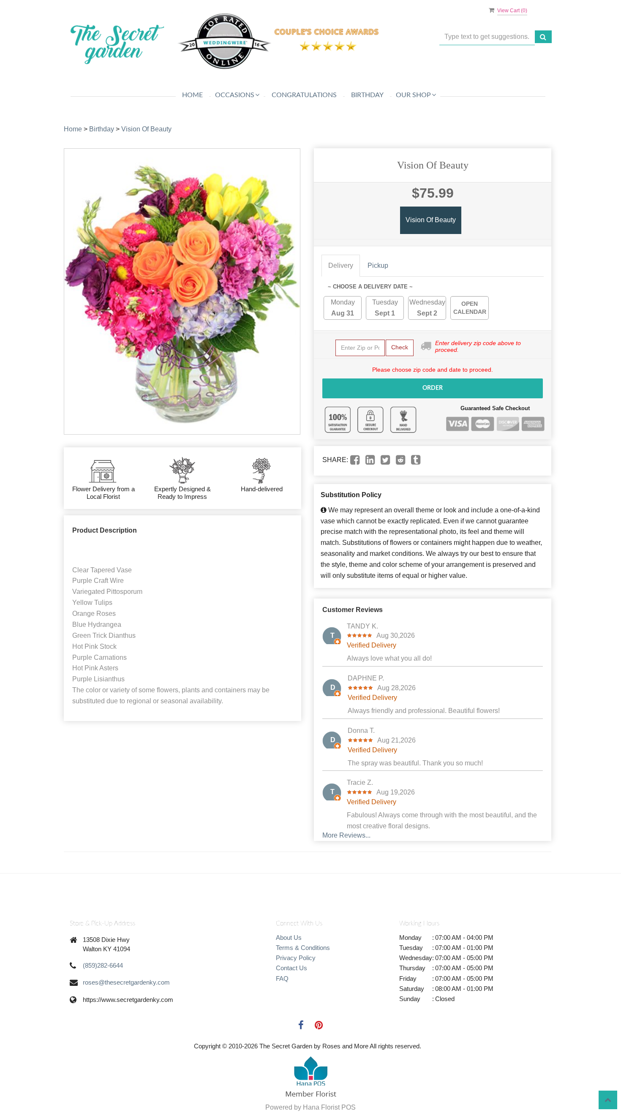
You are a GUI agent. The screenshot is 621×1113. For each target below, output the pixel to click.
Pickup (378, 265)
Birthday (367, 95)
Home (192, 95)
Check (399, 347)
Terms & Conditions (303, 947)
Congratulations (304, 95)
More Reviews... (346, 835)
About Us (289, 937)
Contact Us (291, 967)
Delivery (340, 265)
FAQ (282, 978)
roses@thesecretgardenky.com (126, 982)
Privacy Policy (296, 957)
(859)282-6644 (103, 965)
